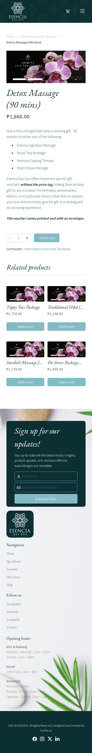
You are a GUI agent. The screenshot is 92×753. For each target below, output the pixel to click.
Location (12, 569)
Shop (9, 584)
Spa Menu (13, 561)
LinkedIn (13, 619)
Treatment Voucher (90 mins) (38, 37)
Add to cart (47, 237)
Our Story (13, 576)
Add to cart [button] (25, 326)
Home (10, 37)
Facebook (12, 611)
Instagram (13, 603)
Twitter (11, 627)
